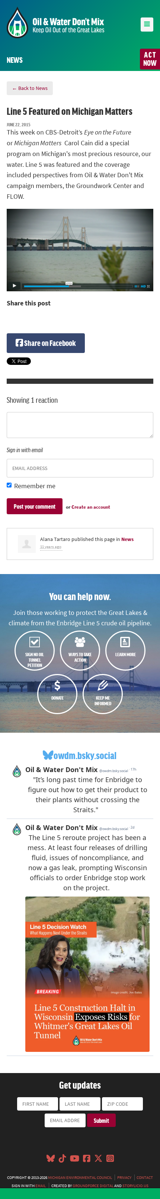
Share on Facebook (49, 342)
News (127, 539)
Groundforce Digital (93, 1186)
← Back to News (30, 88)
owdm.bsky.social (85, 755)
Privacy (124, 1177)
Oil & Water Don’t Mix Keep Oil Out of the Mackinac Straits (55, 22)
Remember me (34, 486)
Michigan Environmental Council (80, 1177)
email (40, 1186)
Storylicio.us (135, 1186)
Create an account (90, 507)
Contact (145, 1177)
